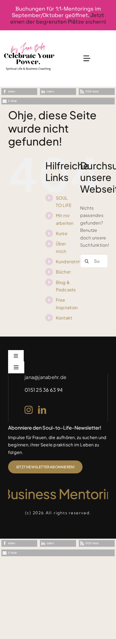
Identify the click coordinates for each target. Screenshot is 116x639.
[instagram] (29, 410)
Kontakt (64, 318)
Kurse (61, 233)
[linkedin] (42, 410)
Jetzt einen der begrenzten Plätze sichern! (58, 18)
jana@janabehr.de (45, 377)
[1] (29, 42)
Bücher (63, 272)
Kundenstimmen (73, 261)
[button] (19, 91)
